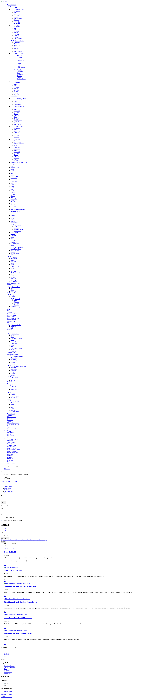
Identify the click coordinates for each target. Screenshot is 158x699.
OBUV (11, 194)
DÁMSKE (12, 164)
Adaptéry (13, 362)
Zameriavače (14, 361)
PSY (7, 431)
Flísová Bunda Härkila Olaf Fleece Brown (18, 633)
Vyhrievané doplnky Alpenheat (19, 162)
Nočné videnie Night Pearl (16, 366)
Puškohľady (12, 343)
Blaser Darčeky (11, 443)
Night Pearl (13, 341)
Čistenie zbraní (14, 255)
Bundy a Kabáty (17, 9)
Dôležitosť (4, 538)
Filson (18, 64)
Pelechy (9, 434)
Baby (12, 189)
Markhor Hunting (15, 272)
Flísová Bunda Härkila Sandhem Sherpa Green (20, 586)
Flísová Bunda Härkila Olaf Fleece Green (18, 618)
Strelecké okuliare (12, 293)
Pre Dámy (10, 455)
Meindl (12, 197)
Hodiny (9, 461)
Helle (12, 219)
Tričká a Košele (17, 53)
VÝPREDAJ (10, 441)
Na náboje (13, 306)
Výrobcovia (7, 670)
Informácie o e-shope (6, 694)
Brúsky (12, 237)
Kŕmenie (9, 309)
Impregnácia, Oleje (12, 319)
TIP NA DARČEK (11, 439)
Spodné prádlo (17, 142)
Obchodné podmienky (10, 667)
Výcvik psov (10, 435)
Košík (2, 481)
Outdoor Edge (14, 232)
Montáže (9, 381)
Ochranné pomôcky (12, 315)
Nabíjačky (13, 405)
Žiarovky (13, 410)
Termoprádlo (14, 96)
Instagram (6, 653)
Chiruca (13, 196)
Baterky (13, 394)
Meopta (12, 346)
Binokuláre (13, 370)
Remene (13, 252)
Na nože (13, 296)
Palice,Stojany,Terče (16, 249)
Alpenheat (16, 91)
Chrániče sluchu (13, 287)
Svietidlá (13, 388)
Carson (12, 340)
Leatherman (16, 225)
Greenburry (14, 281)
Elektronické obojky (12, 432)
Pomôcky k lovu (11, 284)
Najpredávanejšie (5, 540)
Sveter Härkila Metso (11, 552)
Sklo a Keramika (11, 463)
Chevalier (16, 20)
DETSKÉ (12, 181)
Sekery (11, 240)
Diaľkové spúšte (15, 411)
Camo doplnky (18, 104)
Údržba (12, 408)
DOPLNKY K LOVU (12, 211)
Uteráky (16, 145)
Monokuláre (14, 358)
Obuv (12, 175)
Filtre (12, 407)
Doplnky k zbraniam (15, 247)
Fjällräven (16, 34)
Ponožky (15, 139)
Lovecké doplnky (11, 451)
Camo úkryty (17, 102)
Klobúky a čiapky (17, 106)
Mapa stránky (7, 673)
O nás (5, 669)
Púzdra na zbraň (15, 250)
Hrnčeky (9, 418)
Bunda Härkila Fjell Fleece (13, 570)
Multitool (16, 228)
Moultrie (13, 263)
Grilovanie (10, 420)
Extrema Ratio (14, 222)
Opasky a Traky (17, 126)
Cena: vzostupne (34, 540)
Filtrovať (3, 541)
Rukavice (15, 147)
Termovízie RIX (11, 352)
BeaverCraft (14, 221)
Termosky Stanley (12, 445)
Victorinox (13, 215)
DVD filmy (10, 460)
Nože (11, 214)
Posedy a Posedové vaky (13, 283)
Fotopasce (12, 257)
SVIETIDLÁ (10, 384)
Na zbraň (15, 299)
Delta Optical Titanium (16, 338)
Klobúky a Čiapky (15, 176)
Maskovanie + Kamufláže (20, 98)
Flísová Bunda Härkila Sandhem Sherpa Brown (20, 602)
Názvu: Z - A (26, 540)
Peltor (12, 288)
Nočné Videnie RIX (12, 354)
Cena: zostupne (43, 540)
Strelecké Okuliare (15, 253)
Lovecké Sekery (11, 448)
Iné (8, 322)
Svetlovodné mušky (16, 378)
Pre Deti (9, 457)
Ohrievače (13, 206)
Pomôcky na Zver (12, 313)
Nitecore (11, 386)
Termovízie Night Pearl (15, 356)
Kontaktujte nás (8, 672)
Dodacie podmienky (9, 666)
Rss (5, 656)
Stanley (9, 427)
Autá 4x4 (9, 329)
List (5, 530)
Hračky (12, 190)
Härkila (16, 17)
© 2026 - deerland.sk (6, 697)
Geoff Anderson (18, 18)
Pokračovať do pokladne (10, 481)
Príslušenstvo (17, 231)
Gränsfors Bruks (15, 243)
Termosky (9, 415)
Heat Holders (17, 124)
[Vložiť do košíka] (4, 595)
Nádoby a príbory (11, 417)
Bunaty (12, 264)
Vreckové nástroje (18, 229)
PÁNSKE (12, 7)
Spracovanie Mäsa (14, 325)
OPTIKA (8, 331)
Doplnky (13, 179)
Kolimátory (12, 377)
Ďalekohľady (13, 334)
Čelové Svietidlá (15, 389)
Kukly (12, 372)
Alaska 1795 (17, 14)
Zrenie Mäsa (14, 326)
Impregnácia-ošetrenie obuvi (18, 209)
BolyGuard (13, 261)
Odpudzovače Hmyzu (13, 318)
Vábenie (9, 310)
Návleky (13, 207)
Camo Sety (17, 101)
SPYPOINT (14, 258)
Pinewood (16, 21)
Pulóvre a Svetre (17, 41)
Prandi (12, 245)
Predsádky (13, 359)
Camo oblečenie (18, 99)
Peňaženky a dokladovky (13, 449)
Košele (18, 70)
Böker (12, 217)
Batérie (12, 404)
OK (3, 502)
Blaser (15, 12)
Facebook (6, 654)
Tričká (18, 56)
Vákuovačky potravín (13, 423)
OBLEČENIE (10, 5)
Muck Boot (13, 202)
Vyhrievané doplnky (19, 143)
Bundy (12, 166)
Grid (5, 528)
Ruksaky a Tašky (14, 267)
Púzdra (12, 238)
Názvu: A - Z (19, 540)
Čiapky (12, 186)
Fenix (11, 393)
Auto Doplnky (11, 321)
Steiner (12, 335)
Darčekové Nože (11, 446)
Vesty (14, 81)
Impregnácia (17, 23)
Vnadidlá (9, 312)
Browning (16, 94)
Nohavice (15, 25)
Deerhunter (17, 11)
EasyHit (13, 380)
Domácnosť (10, 454)
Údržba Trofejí (11, 316)
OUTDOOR (9, 414)
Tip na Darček (11, 442)
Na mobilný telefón (16, 308)
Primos (15, 123)
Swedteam (16, 15)
